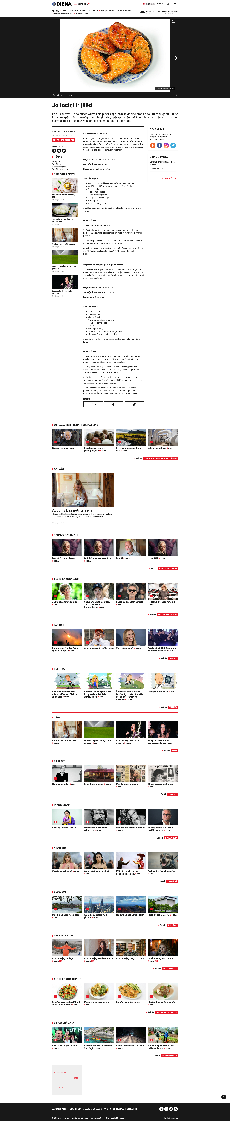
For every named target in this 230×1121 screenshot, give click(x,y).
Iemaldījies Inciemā (97, 784)
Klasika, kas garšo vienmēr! (162, 1003)
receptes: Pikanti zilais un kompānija (66, 1003)
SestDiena (56, 164)
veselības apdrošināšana (65, 1082)
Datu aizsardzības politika (99, 1118)
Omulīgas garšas (128, 1002)
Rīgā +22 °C (151, 11)
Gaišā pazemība (63, 448)
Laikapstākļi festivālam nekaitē (127, 741)
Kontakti (131, 1109)
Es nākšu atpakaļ (64, 827)
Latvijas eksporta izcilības (63, 14)
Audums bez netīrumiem (63, 244)
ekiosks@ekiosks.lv (171, 1118)
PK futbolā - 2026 (82, 14)
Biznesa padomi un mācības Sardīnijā (98, 1047)
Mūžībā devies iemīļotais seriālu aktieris (160, 829)
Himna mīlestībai (64, 784)
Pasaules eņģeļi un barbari (129, 603)
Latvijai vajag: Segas (130, 958)
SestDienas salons (66, 578)
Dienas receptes (59, 167)
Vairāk (139, 458)
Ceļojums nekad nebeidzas (65, 916)
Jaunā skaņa (65, 603)
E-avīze (87, 1109)
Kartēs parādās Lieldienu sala (128, 449)
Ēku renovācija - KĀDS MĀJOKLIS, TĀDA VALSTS (80, 11)
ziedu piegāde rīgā (60, 1072)
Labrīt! (123, 558)
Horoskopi (74, 1109)
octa (76, 1078)
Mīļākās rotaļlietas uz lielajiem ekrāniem (129, 872)
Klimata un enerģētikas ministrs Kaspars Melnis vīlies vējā (64, 694)
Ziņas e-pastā (102, 1109)
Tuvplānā (60, 848)
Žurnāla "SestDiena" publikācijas (76, 425)
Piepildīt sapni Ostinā (162, 915)
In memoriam (62, 804)
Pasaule (59, 625)
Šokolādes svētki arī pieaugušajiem (95, 449)
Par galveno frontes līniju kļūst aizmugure (65, 649)
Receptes (56, 162)
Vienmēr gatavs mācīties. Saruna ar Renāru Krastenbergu (97, 604)
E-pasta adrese (156, 169)
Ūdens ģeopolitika (160, 448)
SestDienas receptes (63, 140)
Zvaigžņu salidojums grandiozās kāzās (160, 741)
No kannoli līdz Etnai (130, 915)
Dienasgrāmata (64, 1022)
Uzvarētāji (156, 558)
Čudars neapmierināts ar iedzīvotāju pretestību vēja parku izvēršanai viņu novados (129, 695)
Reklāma (118, 1109)
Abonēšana (59, 1109)
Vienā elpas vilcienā (65, 871)
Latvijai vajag (63, 935)
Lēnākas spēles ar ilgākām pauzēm (97, 741)
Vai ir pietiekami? (128, 648)
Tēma (57, 717)
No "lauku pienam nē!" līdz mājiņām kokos (161, 1047)
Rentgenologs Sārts (161, 691)
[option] (115, 58)
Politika (59, 668)
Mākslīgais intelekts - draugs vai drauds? (116, 11)
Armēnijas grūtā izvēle (99, 648)
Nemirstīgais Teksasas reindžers (95, 829)
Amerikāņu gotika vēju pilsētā (95, 916)
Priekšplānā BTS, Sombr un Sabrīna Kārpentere (162, 649)
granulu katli (59, 1088)
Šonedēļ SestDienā (66, 535)
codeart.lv (123, 1118)
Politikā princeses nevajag (161, 603)
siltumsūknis (73, 1089)
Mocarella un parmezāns (96, 1003)
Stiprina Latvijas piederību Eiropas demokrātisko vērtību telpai (97, 694)
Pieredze (59, 761)
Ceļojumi (60, 891)
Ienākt (174, 4)
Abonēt (160, 4)
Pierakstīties (169, 178)
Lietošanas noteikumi (80, 1118)
